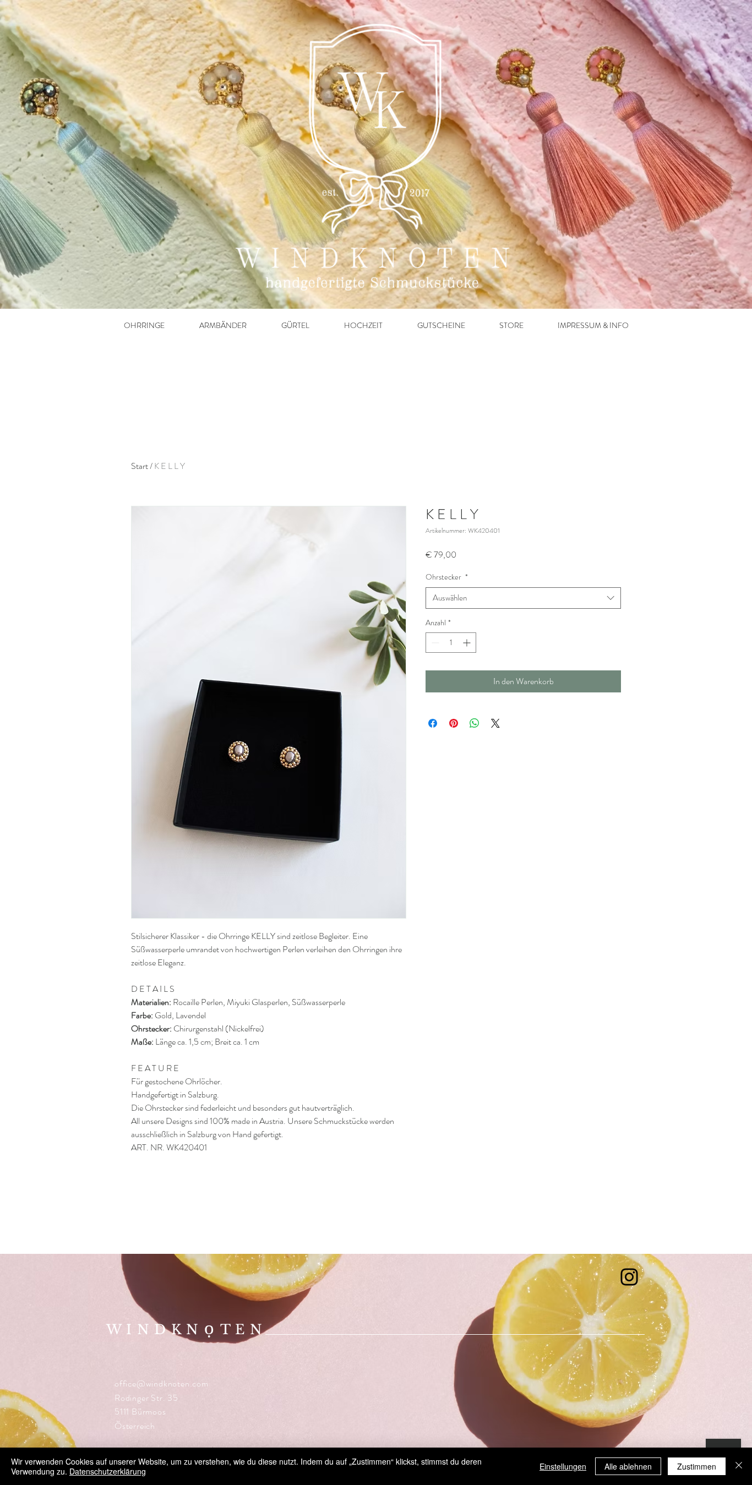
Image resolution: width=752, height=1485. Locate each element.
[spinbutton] (451, 642)
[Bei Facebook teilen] (432, 723)
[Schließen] (738, 1466)
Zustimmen (696, 1466)
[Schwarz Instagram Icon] (629, 1277)
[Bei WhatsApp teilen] (474, 723)
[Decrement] (434, 642)
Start (139, 466)
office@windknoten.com (162, 1383)
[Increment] (468, 642)
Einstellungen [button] (563, 1466)
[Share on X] (495, 723)
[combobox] (523, 598)
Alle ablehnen (628, 1466)
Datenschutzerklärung (107, 1471)
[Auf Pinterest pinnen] (453, 723)
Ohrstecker (447, 577)
